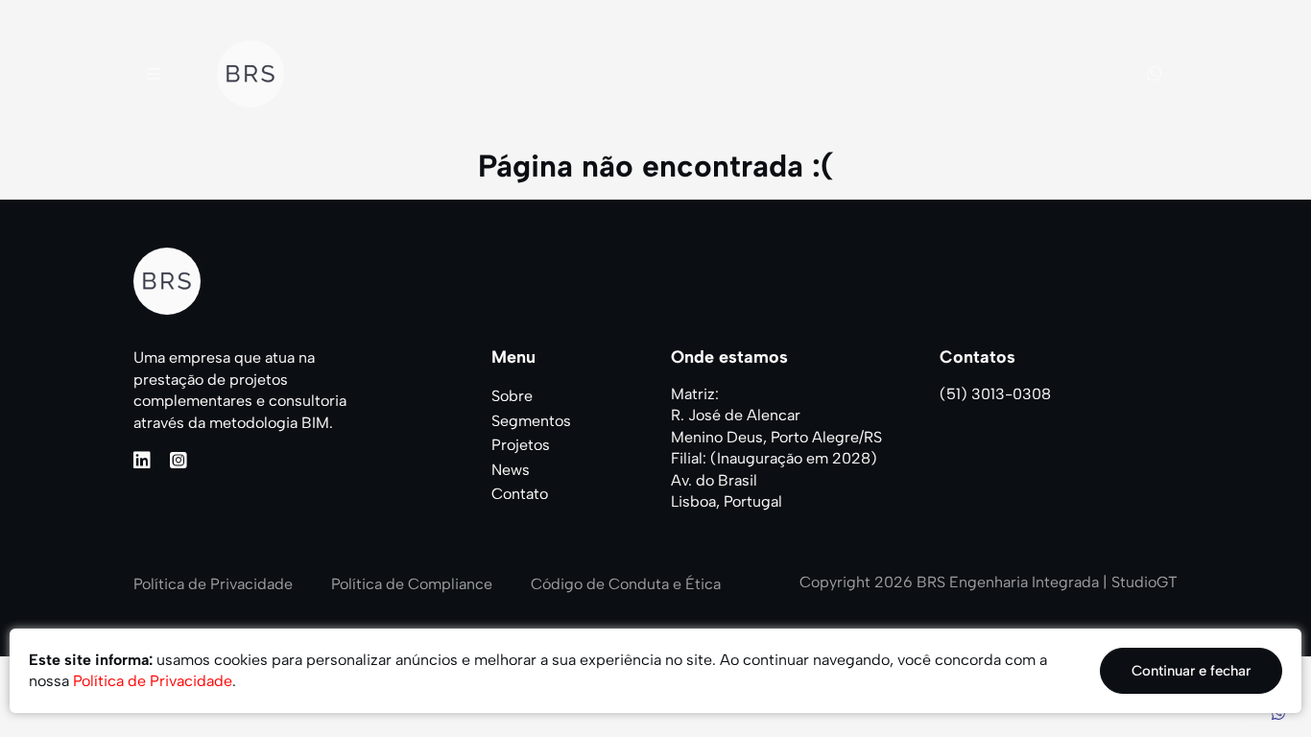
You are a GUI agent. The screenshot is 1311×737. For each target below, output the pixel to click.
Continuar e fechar (1191, 670)
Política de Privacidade (213, 584)
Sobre (512, 396)
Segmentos (531, 421)
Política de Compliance (411, 584)
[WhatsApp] (1278, 713)
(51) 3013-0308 (995, 394)
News (510, 470)
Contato (519, 494)
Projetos (520, 445)
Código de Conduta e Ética (626, 584)
